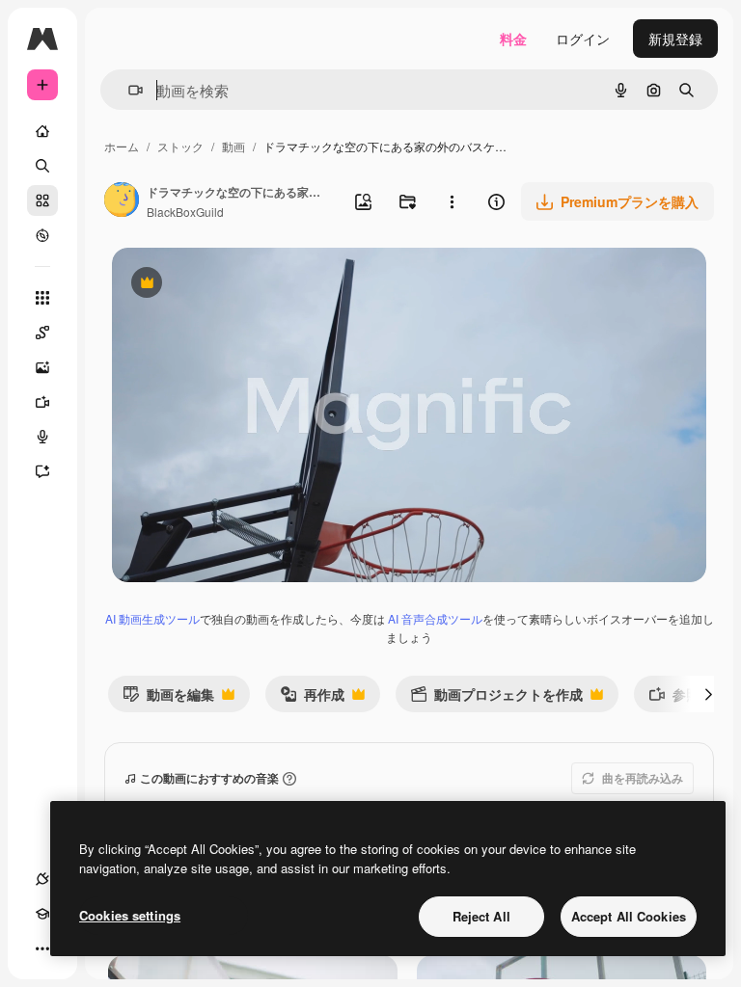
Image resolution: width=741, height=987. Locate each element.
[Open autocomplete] (127, 90)
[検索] (42, 165)
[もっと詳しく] (42, 235)
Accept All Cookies (628, 916)
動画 (233, 146)
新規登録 (675, 38)
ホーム (121, 146)
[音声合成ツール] (42, 436)
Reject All (481, 916)
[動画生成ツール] (42, 402)
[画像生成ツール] (42, 367)
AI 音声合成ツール (435, 618)
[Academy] (42, 913)
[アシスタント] (42, 471)
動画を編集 (168, 698)
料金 (513, 38)
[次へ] (708, 694)
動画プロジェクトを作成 (496, 698)
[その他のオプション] (451, 201)
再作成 (312, 698)
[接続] (42, 879)
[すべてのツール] (42, 297)
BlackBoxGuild (185, 211)
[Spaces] (42, 332)
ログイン (583, 38)
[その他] (42, 948)
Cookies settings (129, 915)
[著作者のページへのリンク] (121, 201)
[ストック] (42, 200)
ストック (180, 146)
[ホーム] (42, 131)
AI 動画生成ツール (152, 618)
